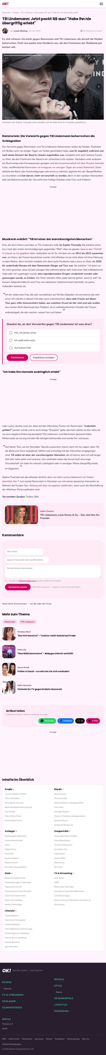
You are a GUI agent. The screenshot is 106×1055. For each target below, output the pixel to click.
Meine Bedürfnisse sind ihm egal (18, 929)
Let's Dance (59, 878)
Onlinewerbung (73, 1039)
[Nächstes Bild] (99, 87)
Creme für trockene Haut (15, 895)
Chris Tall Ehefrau (12, 798)
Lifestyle (10, 910)
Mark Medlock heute (13, 820)
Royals (58, 789)
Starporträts (61, 831)
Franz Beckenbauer (62, 840)
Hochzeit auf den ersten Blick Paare (69, 891)
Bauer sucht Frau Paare (64, 886)
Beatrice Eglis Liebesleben (16, 836)
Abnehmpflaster (12, 915)
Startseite (6, 12)
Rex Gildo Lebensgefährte (16, 867)
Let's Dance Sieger (62, 895)
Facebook (67, 720)
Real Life (7, 988)
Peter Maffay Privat (13, 816)
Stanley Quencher (12, 942)
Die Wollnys (59, 904)
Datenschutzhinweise (27, 581)
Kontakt (49, 1039)
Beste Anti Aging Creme (15, 878)
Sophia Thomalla (47, 511)
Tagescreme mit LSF (13, 886)
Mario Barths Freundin (14, 802)
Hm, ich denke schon (25, 332)
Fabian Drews (10, 849)
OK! (5, 4)
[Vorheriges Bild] (7, 87)
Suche (4, 1028)
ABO (4, 1039)
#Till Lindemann (28, 621)
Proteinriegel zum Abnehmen (17, 933)
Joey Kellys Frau (60, 849)
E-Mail (95, 720)
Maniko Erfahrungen (13, 904)
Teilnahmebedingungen (11, 1044)
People (16, 12)
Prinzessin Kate (60, 798)
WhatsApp (49, 720)
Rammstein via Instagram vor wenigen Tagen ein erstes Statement (59, 167)
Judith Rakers (59, 853)
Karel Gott (9, 853)
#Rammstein (9, 621)
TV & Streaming (63, 873)
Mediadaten (59, 1039)
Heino (7, 845)
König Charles (60, 794)
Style (8, 873)
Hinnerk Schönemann (63, 845)
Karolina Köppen (12, 858)
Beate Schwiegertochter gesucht (18, 807)
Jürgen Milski (59, 858)
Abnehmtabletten (12, 924)
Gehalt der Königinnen (63, 825)
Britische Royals (61, 820)
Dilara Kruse (59, 862)
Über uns (85, 1039)
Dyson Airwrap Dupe (13, 900)
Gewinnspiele (63, 998)
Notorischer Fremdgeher (15, 920)
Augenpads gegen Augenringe (18, 882)
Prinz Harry (59, 807)
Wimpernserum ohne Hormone (18, 891)
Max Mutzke (10, 811)
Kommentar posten (18, 587)
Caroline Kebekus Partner (15, 794)
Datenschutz (27, 1039)
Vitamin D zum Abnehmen (16, 937)
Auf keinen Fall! (22, 347)
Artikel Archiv (14, 1039)
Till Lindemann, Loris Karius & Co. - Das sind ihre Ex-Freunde (70, 516)
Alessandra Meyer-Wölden (65, 836)
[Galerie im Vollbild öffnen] (99, 58)
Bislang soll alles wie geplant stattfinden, (51, 485)
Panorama (61, 1011)
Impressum (39, 1039)
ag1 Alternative (11, 946)
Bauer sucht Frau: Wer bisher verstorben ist (72, 900)
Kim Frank (58, 867)
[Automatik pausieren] (94, 58)
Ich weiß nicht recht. (24, 340)
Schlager (10, 831)
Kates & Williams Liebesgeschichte (68, 802)
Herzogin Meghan (61, 811)
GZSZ (56, 882)
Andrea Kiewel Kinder (14, 840)
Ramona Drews (11, 862)
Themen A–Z (7, 1024)
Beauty (59, 992)
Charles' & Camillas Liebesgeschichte (69, 816)
